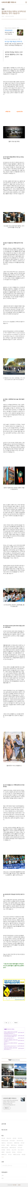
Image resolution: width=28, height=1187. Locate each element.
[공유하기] (8, 1023)
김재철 (23, 1154)
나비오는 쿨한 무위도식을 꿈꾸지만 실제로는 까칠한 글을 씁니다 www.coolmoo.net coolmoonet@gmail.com (10, 1102)
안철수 (14, 1152)
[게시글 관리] (10, 1023)
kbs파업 (8, 1152)
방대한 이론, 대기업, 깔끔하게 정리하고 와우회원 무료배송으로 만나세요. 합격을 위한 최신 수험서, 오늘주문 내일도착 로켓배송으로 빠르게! (14, 44)
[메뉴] (26, 2)
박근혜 (3, 1138)
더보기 (3, 1157)
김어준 (14, 1138)
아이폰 (22, 1143)
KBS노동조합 (5, 1147)
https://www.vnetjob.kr (10, 28)
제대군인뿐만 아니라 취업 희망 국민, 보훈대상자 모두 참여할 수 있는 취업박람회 (9, 33)
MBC (3, 1152)
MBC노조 (4, 1154)
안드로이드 (10, 1143)
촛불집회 (21, 1145)
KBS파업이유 (13, 1147)
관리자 (19, 1185)
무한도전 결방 (5, 1140)
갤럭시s (4, 1143)
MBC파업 (17, 1143)
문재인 (8, 1150)
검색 (24, 1165)
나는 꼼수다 (21, 1150)
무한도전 (20, 1152)
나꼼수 (3, 1145)
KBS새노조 (14, 1145)
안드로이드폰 (20, 1140)
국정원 (3, 1150)
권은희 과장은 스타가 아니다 (10, 1046)
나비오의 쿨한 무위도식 (9, 2)
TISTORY (14, 1185)
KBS (8, 1145)
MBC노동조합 (17, 1154)
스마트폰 (20, 1147)
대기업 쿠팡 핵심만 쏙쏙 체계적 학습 (14, 41)
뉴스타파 (14, 1150)
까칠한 (5, 1029)
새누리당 (9, 1138)
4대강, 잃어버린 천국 (8, 1038)
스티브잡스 (12, 1140)
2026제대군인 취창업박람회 (9, 30)
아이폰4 (20, 1138)
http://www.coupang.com (11, 39)
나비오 (10, 1154)
